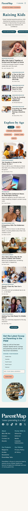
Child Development (7, 160)
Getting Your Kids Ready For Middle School (14, 317)
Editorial (18, 436)
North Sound (8, 364)
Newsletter (5, 455)
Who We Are (6, 433)
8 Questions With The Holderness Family (13, 226)
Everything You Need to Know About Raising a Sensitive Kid (19, 111)
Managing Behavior (8, 58)
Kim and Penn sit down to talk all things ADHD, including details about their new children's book (13, 230)
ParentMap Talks (7, 457)
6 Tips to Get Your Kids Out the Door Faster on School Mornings (18, 76)
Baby (18, 127)
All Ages (11, 127)
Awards (4, 441)
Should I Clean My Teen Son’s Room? (11, 287)
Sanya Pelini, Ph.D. (18, 115)
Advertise (18, 433)
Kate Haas (5, 294)
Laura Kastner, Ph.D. (8, 171)
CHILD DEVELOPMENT (9, 31)
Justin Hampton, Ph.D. (8, 68)
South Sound (8, 362)
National (7, 367)
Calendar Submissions (19, 442)
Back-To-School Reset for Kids (17, 88)
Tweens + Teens (19, 134)
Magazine (5, 450)
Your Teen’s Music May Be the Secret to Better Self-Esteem (12, 257)
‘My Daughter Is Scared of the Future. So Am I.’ (12, 163)
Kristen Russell (6, 203)
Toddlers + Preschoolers (14, 130)
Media (17, 438)
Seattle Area (8, 356)
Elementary (8, 134)
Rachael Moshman (18, 102)
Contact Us (6, 438)
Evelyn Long (16, 81)
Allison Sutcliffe (7, 234)
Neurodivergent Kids (8, 223)
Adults (14, 138)
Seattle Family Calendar (12, 7)
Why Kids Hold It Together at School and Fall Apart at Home (13, 61)
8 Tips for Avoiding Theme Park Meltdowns (18, 98)
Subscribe (20, 3)
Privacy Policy (19, 450)
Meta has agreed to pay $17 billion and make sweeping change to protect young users (14, 199)
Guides (4, 452)
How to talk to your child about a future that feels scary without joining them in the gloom (13, 167)
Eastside (7, 359)
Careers (4, 436)
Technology (5, 191)
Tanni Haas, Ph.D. (7, 323)
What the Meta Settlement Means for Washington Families (13, 194)
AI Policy (18, 452)
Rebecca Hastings (18, 91)
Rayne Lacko (6, 264)
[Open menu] (25, 3)
